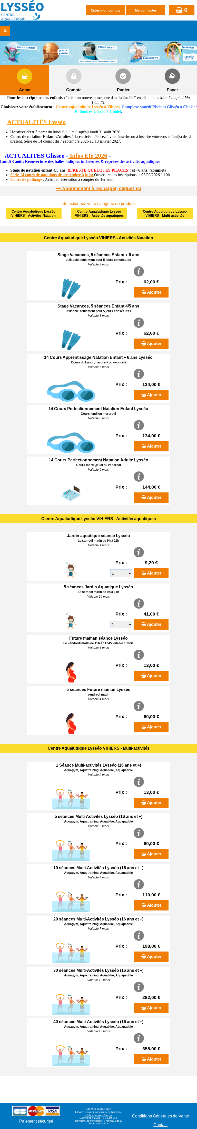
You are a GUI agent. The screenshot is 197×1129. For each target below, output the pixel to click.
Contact (160, 1125)
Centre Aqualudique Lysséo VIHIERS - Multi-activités (165, 213)
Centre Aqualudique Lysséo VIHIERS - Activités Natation (33, 213)
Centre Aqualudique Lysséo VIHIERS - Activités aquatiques (99, 213)
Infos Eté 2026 (87, 155)
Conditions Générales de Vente (160, 1116)
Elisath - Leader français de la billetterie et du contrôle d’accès (98, 1113)
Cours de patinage (26, 179)
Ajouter (154, 292)
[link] (1, 156)
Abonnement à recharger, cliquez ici (101, 188)
